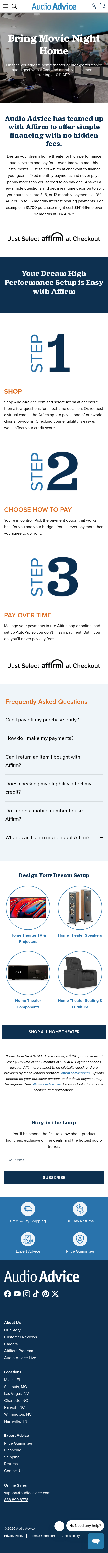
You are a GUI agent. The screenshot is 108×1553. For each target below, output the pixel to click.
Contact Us (13, 1470)
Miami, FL (12, 1379)
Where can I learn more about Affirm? (47, 837)
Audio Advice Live (20, 1357)
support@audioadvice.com (27, 1492)
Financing (12, 1450)
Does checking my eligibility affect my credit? (48, 788)
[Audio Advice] (54, 6)
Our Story (12, 1330)
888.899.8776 (16, 1499)
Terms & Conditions (42, 1536)
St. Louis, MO (15, 1386)
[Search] (16, 6)
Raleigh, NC (14, 1407)
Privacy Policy (13, 1536)
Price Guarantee (18, 1443)
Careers (11, 1344)
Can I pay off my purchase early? (42, 720)
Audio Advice (25, 1529)
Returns (11, 1463)
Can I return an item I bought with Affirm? (42, 761)
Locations (12, 1372)
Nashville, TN (15, 1421)
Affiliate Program (18, 1350)
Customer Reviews (20, 1337)
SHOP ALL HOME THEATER (54, 1031)
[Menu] (5, 6)
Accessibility (71, 1536)
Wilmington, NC (18, 1414)
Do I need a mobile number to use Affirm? (44, 815)
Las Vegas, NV (16, 1393)
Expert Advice (16, 1435)
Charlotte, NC (16, 1400)
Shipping (12, 1457)
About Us (12, 1322)
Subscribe (54, 1177)
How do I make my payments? (39, 738)
